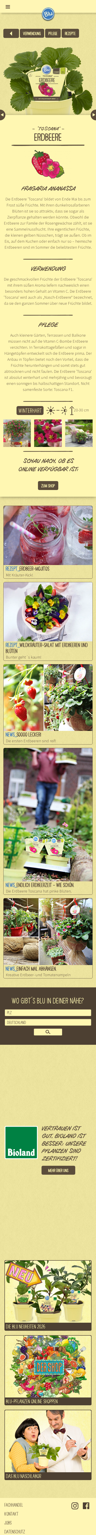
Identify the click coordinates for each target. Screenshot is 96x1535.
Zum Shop (48, 486)
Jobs (8, 1522)
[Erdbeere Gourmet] (93, 115)
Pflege (52, 33)
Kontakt (11, 1513)
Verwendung (32, 33)
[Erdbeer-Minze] (2, 115)
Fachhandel (13, 1504)
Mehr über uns (58, 1170)
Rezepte (70, 33)
